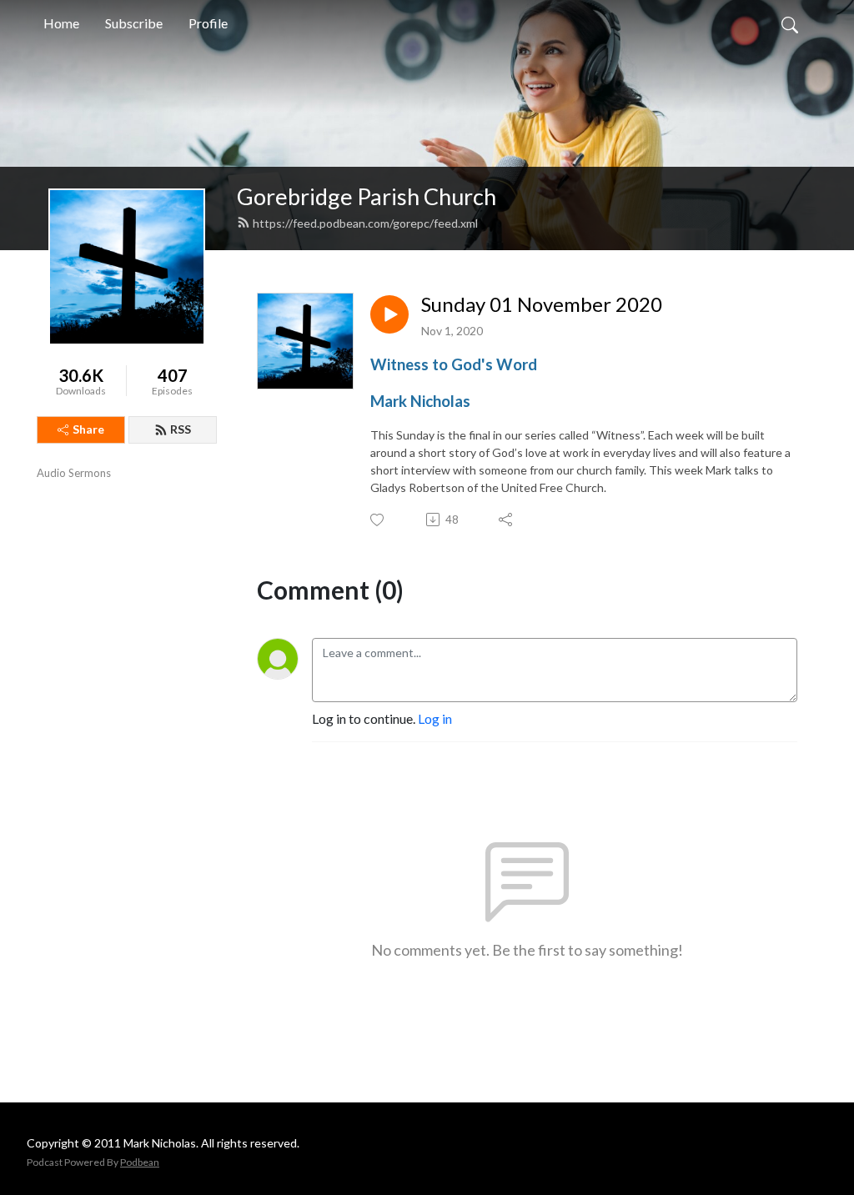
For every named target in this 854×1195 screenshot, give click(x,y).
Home (61, 23)
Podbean (139, 1162)
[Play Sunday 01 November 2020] (389, 314)
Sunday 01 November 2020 (541, 304)
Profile (208, 23)
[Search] (790, 23)
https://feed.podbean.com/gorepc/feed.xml (365, 223)
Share (88, 429)
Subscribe (134, 23)
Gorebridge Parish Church (366, 196)
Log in (435, 718)
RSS (180, 429)
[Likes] (378, 520)
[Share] (506, 519)
